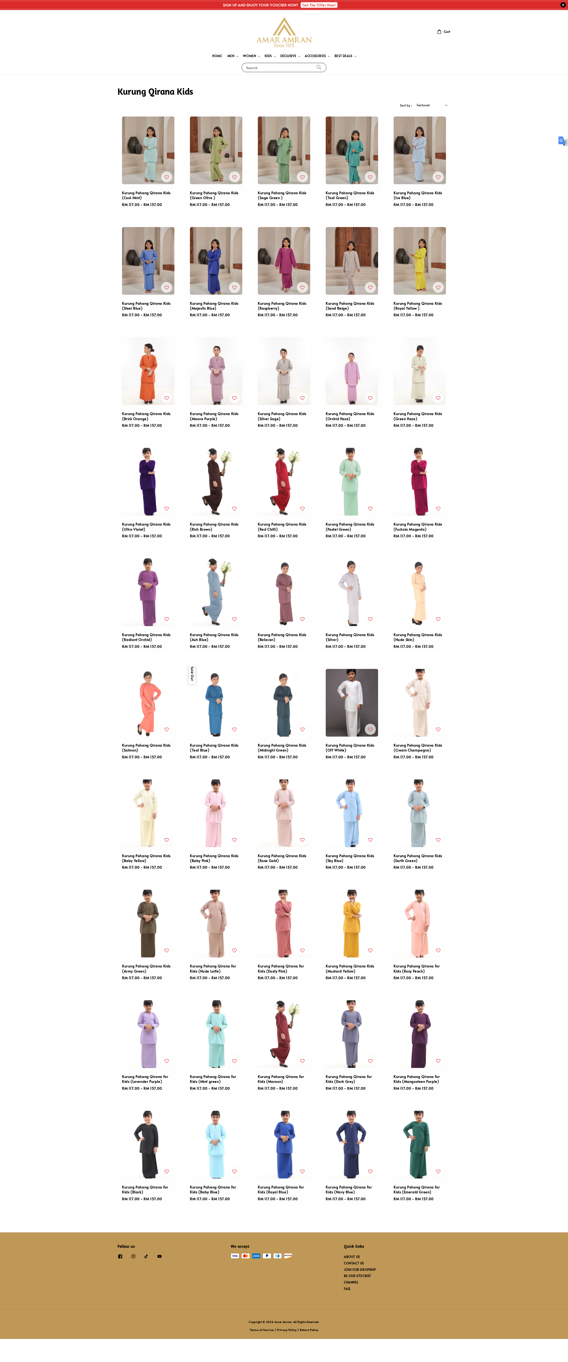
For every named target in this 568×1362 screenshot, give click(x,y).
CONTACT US (354, 1263)
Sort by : (406, 105)
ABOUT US (352, 1257)
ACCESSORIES (315, 56)
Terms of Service (262, 1330)
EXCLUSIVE (288, 56)
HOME (217, 56)
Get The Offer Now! (319, 4)
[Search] (319, 67)
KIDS (268, 56)
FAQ (347, 1289)
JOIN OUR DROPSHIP (360, 1269)
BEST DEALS (343, 56)
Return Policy (309, 1330)
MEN (231, 56)
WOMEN (249, 56)
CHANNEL (351, 1282)
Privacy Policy (287, 1330)
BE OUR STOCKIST (357, 1276)
